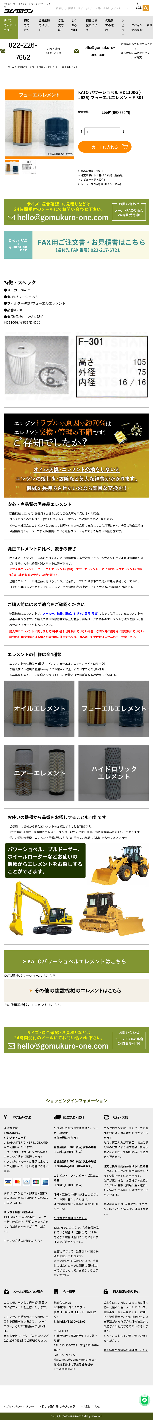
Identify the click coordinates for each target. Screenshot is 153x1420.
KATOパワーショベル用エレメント (35, 66)
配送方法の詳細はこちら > (70, 1218)
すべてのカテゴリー (8, 25)
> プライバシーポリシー (19, 1406)
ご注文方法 (61, 25)
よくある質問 (74, 25)
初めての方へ (26, 25)
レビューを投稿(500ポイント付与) (101, 184)
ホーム (10, 66)
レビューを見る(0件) (93, 179)
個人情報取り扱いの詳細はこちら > (126, 1350)
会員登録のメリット (44, 25)
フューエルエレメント (66, 66)
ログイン (137, 25)
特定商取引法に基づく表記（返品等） (103, 175)
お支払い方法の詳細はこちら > (23, 1241)
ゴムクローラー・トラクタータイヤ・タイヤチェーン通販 (27, 5)
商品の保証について (91, 25)
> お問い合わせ (90, 1406)
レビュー (122, 27)
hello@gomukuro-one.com (98, 51)
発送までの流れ (109, 25)
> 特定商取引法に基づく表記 (57, 1406)
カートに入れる (105, 146)
